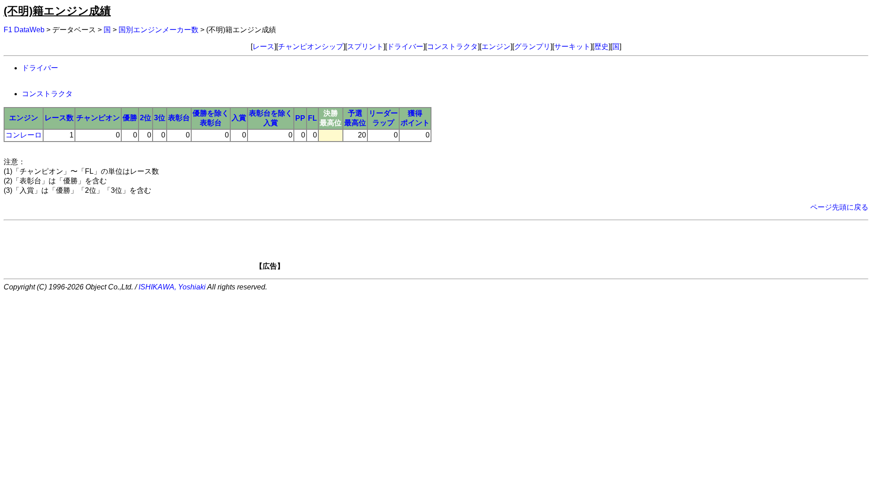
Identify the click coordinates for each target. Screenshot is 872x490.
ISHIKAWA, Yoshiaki (172, 287)
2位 (145, 118)
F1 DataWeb (24, 30)
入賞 (239, 118)
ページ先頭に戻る (839, 207)
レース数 (59, 118)
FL (312, 118)
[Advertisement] (451, 248)
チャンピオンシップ (310, 46)
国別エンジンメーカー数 (158, 30)
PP (300, 118)
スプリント (365, 46)
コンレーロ (23, 135)
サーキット (572, 46)
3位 (159, 118)
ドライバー (405, 46)
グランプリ (532, 46)
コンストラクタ (452, 46)
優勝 (130, 118)
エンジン (495, 46)
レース (263, 46)
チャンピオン (98, 118)
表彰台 (179, 118)
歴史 (601, 46)
